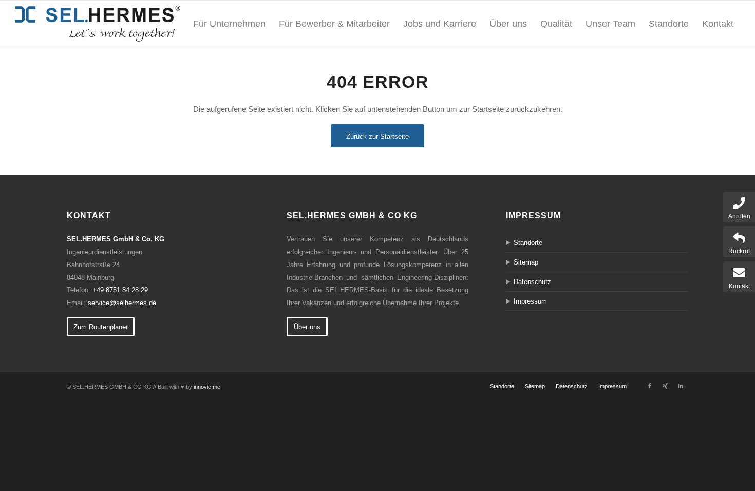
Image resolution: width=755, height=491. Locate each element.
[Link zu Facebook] (649, 385)
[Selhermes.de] (97, 24)
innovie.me (207, 387)
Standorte (528, 243)
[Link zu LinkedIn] (680, 385)
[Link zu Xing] (665, 385)
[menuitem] (229, 24)
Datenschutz (532, 282)
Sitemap (526, 262)
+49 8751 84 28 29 (120, 290)
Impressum (530, 301)
